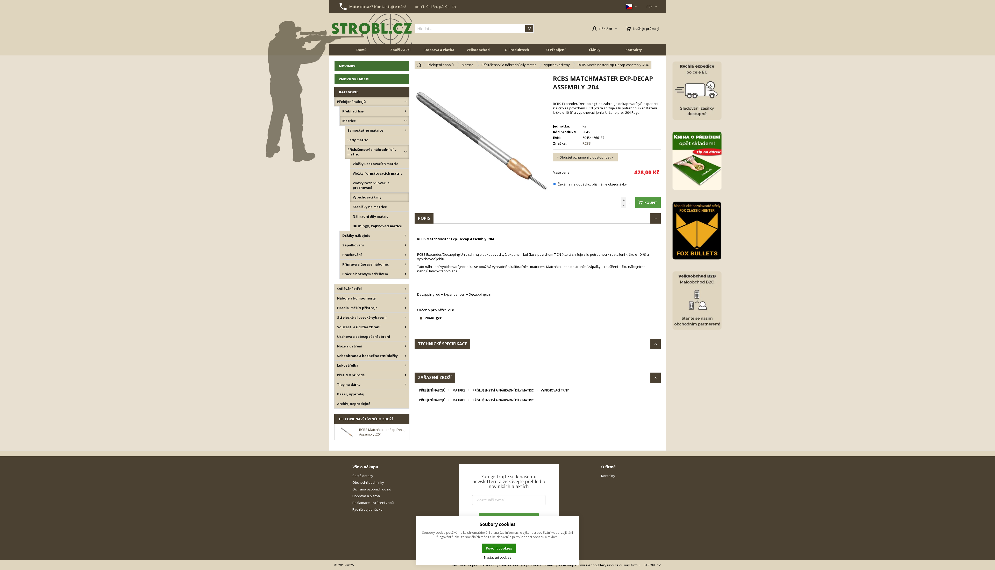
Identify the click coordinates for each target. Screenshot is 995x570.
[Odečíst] (623, 205)
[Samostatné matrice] (405, 130)
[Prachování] (405, 255)
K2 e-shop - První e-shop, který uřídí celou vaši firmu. (599, 565)
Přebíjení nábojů (432, 390)
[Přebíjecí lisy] (405, 111)
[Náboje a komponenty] (405, 298)
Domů (361, 49)
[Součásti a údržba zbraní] (405, 327)
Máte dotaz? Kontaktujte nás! (377, 6)
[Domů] (419, 65)
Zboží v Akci (400, 49)
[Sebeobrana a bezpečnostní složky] (405, 356)
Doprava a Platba (439, 49)
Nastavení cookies (497, 557)
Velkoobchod (478, 49)
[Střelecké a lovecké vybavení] (405, 317)
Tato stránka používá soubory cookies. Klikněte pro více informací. (503, 565)
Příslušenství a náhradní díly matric (503, 390)
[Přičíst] (623, 200)
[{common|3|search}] (529, 28)
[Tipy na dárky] (405, 384)
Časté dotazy (362, 475)
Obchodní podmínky (368, 482)
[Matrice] (405, 121)
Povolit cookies (499, 548)
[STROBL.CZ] (372, 28)
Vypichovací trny (555, 390)
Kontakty (634, 49)
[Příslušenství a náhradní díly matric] (405, 152)
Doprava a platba (366, 496)
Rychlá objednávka (367, 509)
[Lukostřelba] (405, 365)
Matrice (459, 390)
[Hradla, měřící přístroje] (405, 308)
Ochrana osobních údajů (371, 489)
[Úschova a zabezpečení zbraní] (405, 336)
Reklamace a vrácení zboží (373, 502)
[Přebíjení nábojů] (405, 101)
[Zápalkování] (405, 245)
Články (594, 49)
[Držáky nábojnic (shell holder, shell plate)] (405, 235)
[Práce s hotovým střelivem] (405, 274)
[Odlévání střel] (405, 289)
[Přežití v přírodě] (405, 375)
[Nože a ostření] (405, 346)
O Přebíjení (555, 49)
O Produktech (517, 49)
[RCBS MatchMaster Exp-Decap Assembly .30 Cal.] (481, 140)
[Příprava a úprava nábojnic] (405, 264)
